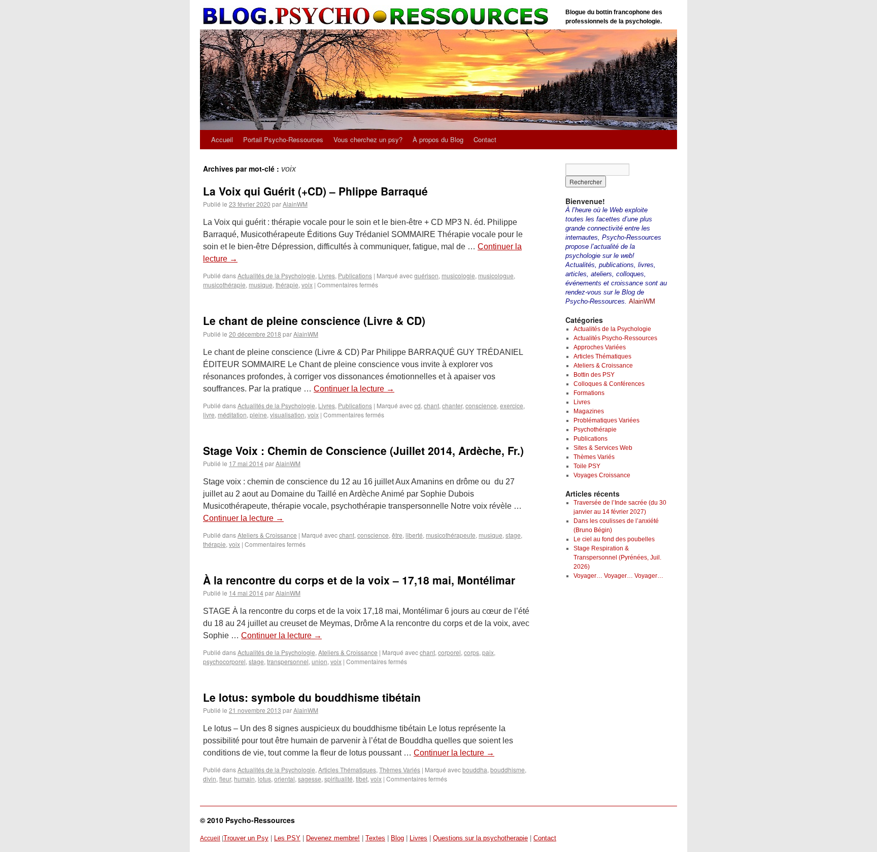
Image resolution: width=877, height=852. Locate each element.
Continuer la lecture (354, 388)
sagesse (309, 778)
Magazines (589, 411)
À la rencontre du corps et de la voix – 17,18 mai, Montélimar (359, 579)
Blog (397, 838)
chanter (452, 405)
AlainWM (295, 204)
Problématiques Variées (606, 420)
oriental (284, 778)
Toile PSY (587, 466)
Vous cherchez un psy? (367, 139)
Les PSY (287, 838)
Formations (589, 393)
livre (209, 414)
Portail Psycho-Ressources (283, 139)
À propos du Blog (438, 139)
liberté (414, 535)
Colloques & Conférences (609, 383)
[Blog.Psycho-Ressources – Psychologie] (377, 16)
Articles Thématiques (347, 769)
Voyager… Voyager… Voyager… (618, 575)
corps (471, 652)
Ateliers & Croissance (267, 535)
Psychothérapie (595, 429)
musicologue (496, 275)
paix (488, 652)
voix (307, 284)
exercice (511, 405)
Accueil (222, 139)
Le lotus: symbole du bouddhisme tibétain (312, 697)
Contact (485, 139)
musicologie (458, 275)
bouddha (474, 769)
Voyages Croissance (602, 475)
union (319, 661)
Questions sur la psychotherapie (480, 838)
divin (209, 778)
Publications (355, 275)
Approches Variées (600, 347)
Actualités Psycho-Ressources (615, 338)
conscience (481, 405)
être (397, 535)
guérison (426, 275)
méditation (232, 414)
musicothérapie (224, 284)
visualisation (287, 414)
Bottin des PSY (594, 374)
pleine (258, 414)
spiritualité (338, 778)
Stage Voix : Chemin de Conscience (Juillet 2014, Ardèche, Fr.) (363, 450)
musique (261, 284)
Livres (326, 275)
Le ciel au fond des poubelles (614, 539)
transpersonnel (288, 661)
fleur (225, 778)
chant (431, 405)
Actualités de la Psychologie (276, 275)
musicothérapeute (451, 535)
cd (417, 405)
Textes (375, 838)
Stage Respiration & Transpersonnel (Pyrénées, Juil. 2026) (617, 557)
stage (513, 535)
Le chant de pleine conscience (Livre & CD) (314, 320)
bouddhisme (507, 769)
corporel (449, 652)
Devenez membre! (333, 838)
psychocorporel (224, 661)
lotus (264, 778)
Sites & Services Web (603, 447)
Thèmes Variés (399, 769)
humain (244, 778)
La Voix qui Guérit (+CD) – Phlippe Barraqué (315, 191)
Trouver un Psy (245, 838)
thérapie (287, 284)
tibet (361, 778)
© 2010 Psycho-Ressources (247, 820)
